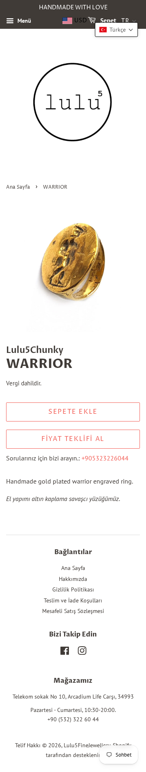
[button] (116, 30)
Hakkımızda (73, 579)
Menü (23, 20)
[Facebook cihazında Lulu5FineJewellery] (64, 652)
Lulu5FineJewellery (87, 745)
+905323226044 (105, 458)
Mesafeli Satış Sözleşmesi (73, 611)
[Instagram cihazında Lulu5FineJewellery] (81, 652)
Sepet (107, 21)
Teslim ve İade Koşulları (73, 600)
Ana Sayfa (18, 187)
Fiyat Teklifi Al (73, 438)
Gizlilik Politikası (73, 589)
